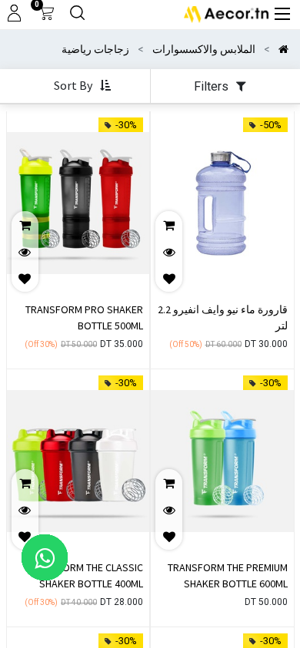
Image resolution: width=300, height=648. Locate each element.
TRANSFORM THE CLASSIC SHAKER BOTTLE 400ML (85, 575)
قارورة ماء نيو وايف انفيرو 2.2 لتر (223, 317)
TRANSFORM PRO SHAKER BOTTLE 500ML (84, 317)
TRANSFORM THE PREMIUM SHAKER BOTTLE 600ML (228, 575)
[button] (80, 86)
